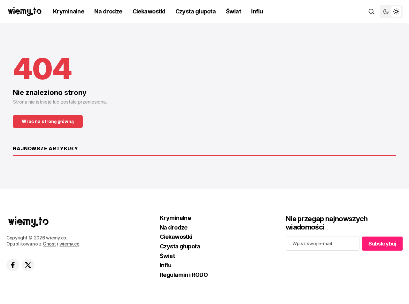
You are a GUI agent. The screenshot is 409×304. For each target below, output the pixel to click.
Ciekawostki (149, 11)
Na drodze (108, 11)
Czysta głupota (195, 11)
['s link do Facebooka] (12, 265)
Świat (233, 11)
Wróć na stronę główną (48, 121)
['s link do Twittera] (28, 265)
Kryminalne (68, 11)
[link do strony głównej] (24, 11)
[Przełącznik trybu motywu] (391, 11)
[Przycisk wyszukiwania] (371, 11)
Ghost (49, 243)
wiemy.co (69, 243)
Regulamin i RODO (184, 274)
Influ (257, 11)
